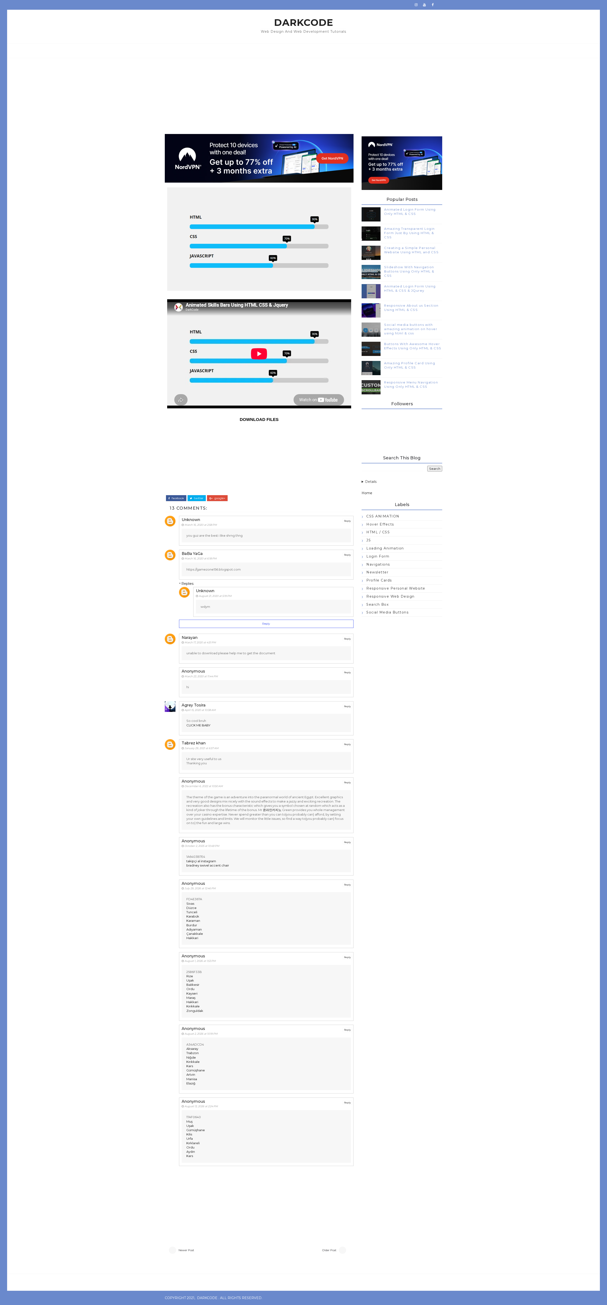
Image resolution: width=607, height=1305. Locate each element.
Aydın (190, 1151)
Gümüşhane (195, 1070)
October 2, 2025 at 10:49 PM (201, 846)
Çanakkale (194, 934)
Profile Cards (379, 580)
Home (367, 493)
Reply (347, 520)
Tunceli (191, 912)
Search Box (377, 604)
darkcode (303, 22)
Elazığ (190, 1083)
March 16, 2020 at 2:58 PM (200, 524)
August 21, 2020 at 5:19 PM (215, 596)
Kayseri (192, 993)
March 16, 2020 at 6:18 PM (200, 558)
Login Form (377, 556)
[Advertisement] (303, 93)
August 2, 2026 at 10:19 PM (201, 1033)
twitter (198, 498)
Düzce (191, 908)
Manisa (191, 1079)
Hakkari (192, 938)
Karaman (193, 920)
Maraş (190, 998)
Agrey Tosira (194, 705)
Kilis (189, 1134)
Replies (187, 583)
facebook (177, 498)
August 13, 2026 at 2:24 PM (201, 1106)
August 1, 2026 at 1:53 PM (200, 961)
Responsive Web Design (390, 596)
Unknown (191, 519)
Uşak (190, 980)
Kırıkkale (193, 1006)
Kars (189, 1066)
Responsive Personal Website (395, 588)
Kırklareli (193, 1143)
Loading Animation (385, 548)
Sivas (190, 903)
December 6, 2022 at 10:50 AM (203, 786)
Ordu (190, 989)
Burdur (191, 925)
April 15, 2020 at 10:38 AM (200, 710)
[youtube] (424, 4)
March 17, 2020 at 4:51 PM (200, 642)
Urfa (189, 1138)
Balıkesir (192, 985)
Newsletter (377, 572)
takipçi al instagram (201, 861)
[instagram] (416, 4)
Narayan (190, 637)
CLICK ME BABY (198, 725)
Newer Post (186, 1250)
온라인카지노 (272, 810)
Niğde (191, 1057)
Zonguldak (194, 1011)
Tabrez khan (194, 743)
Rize (189, 976)
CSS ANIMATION (383, 516)
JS (368, 540)
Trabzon (192, 1053)
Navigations (378, 564)
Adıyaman (194, 929)
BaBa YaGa (192, 553)
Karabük (192, 916)
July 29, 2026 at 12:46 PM (200, 888)
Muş (189, 1121)
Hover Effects (380, 524)
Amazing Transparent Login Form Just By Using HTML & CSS (409, 233)
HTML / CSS (378, 532)
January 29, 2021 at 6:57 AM (201, 748)
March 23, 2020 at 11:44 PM (201, 676)
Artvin (190, 1074)
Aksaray (192, 1049)
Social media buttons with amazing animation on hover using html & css (410, 329)
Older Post (329, 1250)
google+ (219, 498)
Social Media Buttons (387, 612)
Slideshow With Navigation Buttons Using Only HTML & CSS (409, 271)
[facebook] (432, 4)
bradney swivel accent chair (207, 865)
